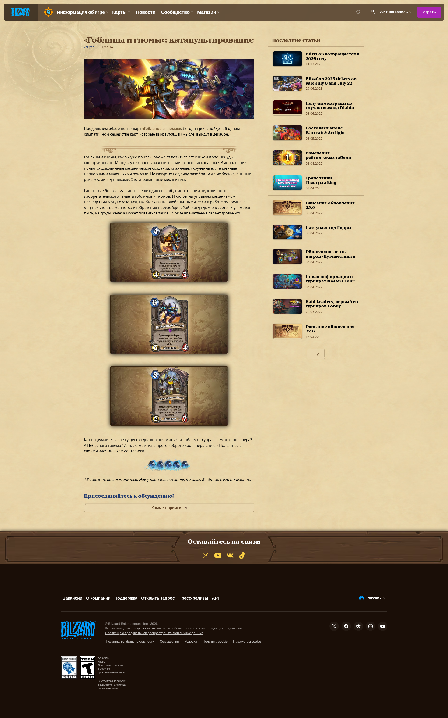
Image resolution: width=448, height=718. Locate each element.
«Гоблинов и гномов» (161, 128)
